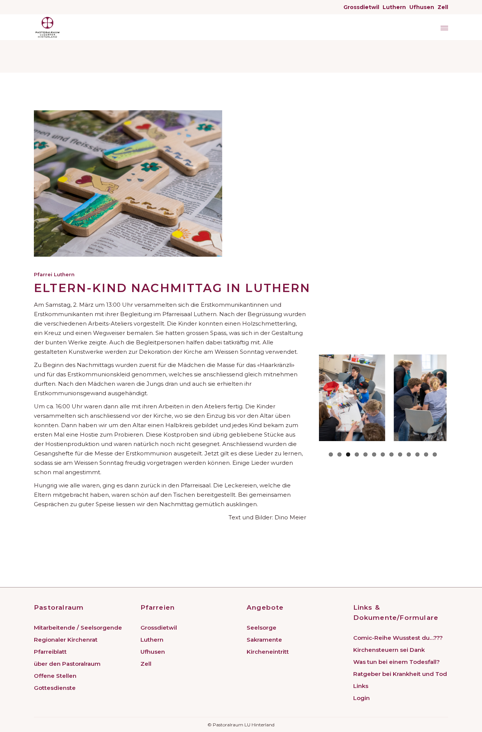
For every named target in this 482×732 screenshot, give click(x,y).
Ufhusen (421, 7)
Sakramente (264, 639)
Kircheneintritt (268, 651)
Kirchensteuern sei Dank (389, 649)
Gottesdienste (55, 687)
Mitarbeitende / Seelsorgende (78, 627)
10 (409, 454)
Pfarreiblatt (50, 651)
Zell (443, 7)
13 (435, 454)
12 (426, 454)
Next (457, 397)
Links (360, 685)
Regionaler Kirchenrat (66, 639)
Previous (315, 397)
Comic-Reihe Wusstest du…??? (398, 637)
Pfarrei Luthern (54, 274)
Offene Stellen (55, 675)
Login (361, 698)
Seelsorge (261, 627)
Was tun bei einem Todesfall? (396, 661)
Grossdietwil (361, 7)
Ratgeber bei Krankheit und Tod (400, 673)
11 (417, 454)
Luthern (394, 7)
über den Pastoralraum (67, 663)
